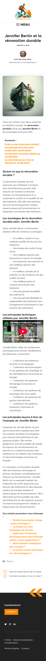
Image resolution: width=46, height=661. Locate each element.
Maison (10, 561)
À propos (25, 649)
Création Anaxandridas (23, 640)
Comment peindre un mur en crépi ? (25, 576)
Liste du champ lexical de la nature (25, 572)
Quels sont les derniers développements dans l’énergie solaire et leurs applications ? (26, 536)
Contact (11, 612)
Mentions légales (11, 649)
